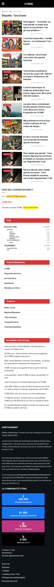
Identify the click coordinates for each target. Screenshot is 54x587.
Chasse (11, 235)
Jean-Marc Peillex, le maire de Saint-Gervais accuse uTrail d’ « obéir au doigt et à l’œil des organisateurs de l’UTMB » (26, 388)
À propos (5, 567)
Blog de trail (10, 227)
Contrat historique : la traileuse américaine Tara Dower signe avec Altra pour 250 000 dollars (37, 91)
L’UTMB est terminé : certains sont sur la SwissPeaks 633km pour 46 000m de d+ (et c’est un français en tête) (26, 399)
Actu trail (6, 564)
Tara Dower (17, 11)
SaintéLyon (9, 283)
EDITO (5, 39)
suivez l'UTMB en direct (16, 196)
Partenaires (7, 553)
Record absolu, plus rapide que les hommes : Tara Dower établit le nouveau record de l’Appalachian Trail (37, 174)
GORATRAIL (7, 22)
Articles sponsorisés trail (12, 555)
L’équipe (5, 570)
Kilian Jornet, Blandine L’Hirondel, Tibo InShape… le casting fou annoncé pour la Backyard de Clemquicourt (27, 362)
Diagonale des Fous (12, 273)
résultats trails (14, 237)
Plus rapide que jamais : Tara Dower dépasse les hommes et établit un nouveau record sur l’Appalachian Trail (37, 157)
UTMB (7, 268)
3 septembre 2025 (38, 47)
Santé (11, 242)
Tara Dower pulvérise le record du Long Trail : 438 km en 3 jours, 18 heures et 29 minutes (37, 75)
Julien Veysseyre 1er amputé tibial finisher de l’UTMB (25, 382)
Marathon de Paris (12, 288)
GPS (8, 250)
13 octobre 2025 (37, 34)
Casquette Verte (11, 322)
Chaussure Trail (12, 248)
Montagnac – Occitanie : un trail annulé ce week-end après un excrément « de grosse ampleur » (36, 26)
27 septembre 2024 (38, 146)
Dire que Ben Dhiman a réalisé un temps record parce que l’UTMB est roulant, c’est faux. (26, 406)
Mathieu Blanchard (12, 312)
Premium (12, 238)
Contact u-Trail (8, 550)
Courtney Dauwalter (12, 327)
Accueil (4, 11)
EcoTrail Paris (10, 278)
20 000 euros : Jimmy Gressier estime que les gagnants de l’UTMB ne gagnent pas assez (25, 355)
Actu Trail (7, 55)
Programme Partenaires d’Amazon (33, 475)
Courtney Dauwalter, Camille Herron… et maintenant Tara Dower (37, 41)
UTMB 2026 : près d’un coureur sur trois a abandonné (25, 393)
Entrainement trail (9, 581)
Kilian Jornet (9, 307)
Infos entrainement (13, 240)
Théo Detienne (10, 317)
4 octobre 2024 (37, 130)
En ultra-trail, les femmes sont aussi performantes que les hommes (35, 139)
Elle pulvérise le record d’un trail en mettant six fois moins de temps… (36, 123)
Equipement (10, 246)
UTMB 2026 (7, 202)
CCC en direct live (30, 207)
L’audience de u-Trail (10, 574)
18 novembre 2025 (38, 99)
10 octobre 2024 (37, 116)
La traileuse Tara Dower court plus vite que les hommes (35, 57)
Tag (10, 11)
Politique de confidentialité (13, 577)
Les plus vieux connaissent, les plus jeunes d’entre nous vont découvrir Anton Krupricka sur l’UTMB (36, 108)
